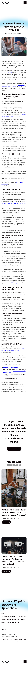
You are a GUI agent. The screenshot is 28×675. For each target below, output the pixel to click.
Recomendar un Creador (8, 619)
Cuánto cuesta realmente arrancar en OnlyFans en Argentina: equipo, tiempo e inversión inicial (12, 560)
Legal (18, 619)
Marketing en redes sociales (10, 367)
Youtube (3, 629)
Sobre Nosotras (6, 622)
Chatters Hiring (22, 616)
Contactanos (15, 622)
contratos (4, 266)
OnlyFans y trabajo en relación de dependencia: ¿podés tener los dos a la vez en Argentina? (13, 512)
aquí (12, 282)
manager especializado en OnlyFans (11, 294)
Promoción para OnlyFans (8, 616)
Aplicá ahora (9, 608)
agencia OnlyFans (6, 72)
